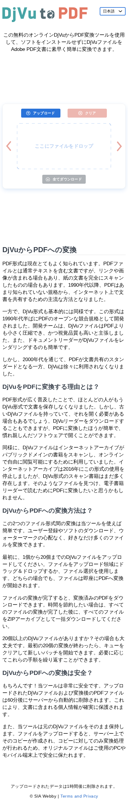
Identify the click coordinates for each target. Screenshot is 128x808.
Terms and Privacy (79, 796)
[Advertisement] (64, 76)
